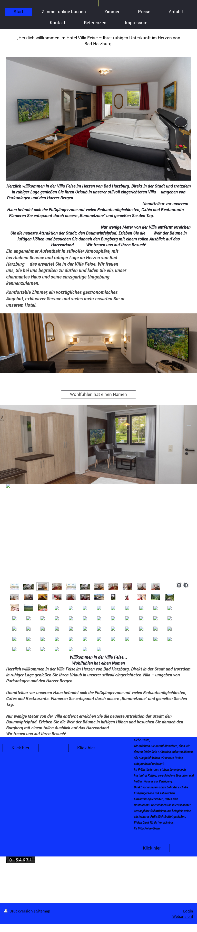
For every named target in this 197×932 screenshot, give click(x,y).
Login (188, 911)
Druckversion (21, 911)
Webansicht (182, 916)
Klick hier (20, 748)
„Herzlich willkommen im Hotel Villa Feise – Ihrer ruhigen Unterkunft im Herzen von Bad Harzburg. (98, 40)
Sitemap (43, 911)
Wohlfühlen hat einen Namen (98, 394)
